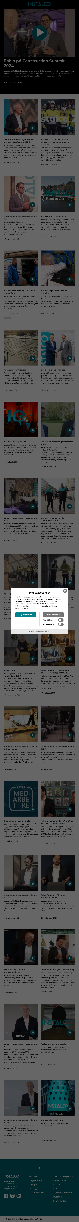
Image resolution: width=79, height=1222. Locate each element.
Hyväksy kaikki (26, 615)
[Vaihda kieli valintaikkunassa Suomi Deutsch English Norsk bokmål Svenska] (64, 591)
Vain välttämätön (53, 615)
